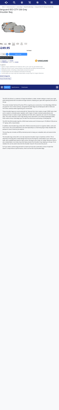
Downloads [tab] (25, 87)
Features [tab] (7, 87)
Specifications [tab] (15, 87)
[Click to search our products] (14, 2)
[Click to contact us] (37, 2)
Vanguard (4, 60)
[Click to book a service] (45, 2)
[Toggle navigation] (53, 3)
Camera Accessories (10, 7)
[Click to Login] (22, 2)
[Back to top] (57, 408)
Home (3, 7)
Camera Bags (19, 7)
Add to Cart (18, 54)
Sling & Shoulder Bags (28, 7)
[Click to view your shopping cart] (30, 2)
